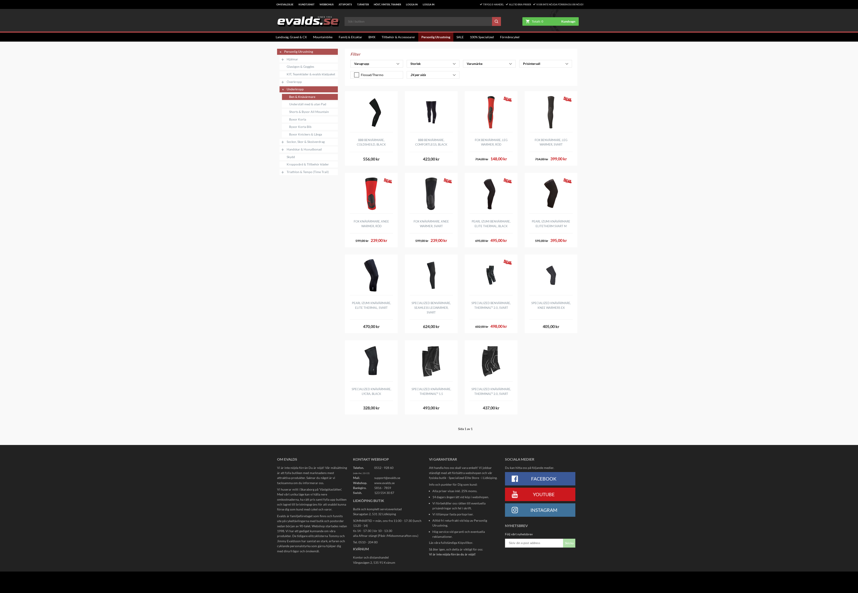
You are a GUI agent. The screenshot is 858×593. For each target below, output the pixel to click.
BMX (371, 37)
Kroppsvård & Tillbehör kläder (308, 164)
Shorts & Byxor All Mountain (309, 112)
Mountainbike (322, 37)
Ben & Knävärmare (302, 97)
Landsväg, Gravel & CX (291, 37)
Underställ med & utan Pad (307, 104)
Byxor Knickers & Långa (305, 134)
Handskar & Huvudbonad (304, 149)
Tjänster (363, 4)
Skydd (291, 157)
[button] (376, 64)
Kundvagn (568, 21)
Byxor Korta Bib (300, 127)
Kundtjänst (307, 4)
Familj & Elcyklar (350, 37)
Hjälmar (292, 59)
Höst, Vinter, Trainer (387, 4)
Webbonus (327, 4)
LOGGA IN (412, 4)
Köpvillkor (465, 542)
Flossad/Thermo (372, 75)
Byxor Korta (297, 119)
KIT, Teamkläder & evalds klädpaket (311, 74)
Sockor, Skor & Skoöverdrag (306, 142)
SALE (460, 37)
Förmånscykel (509, 37)
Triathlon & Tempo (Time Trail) (308, 172)
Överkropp (294, 82)
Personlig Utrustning (435, 37)
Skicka (569, 543)
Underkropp (295, 89)
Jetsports (345, 4)
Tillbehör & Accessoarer (398, 37)
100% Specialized (482, 37)
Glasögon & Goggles (300, 66)
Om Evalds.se (284, 4)
